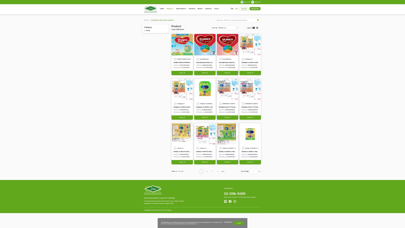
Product (169, 9)
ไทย (232, 8)
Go (259, 171)
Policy (216, 9)
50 (179, 171)
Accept (239, 223)
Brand (200, 9)
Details (181, 73)
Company (208, 9)
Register (255, 8)
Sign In (244, 8)
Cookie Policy (228, 222)
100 (182, 171)
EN (237, 8)
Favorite (192, 9)
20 (177, 171)
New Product (181, 9)
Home (162, 9)
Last (222, 171)
